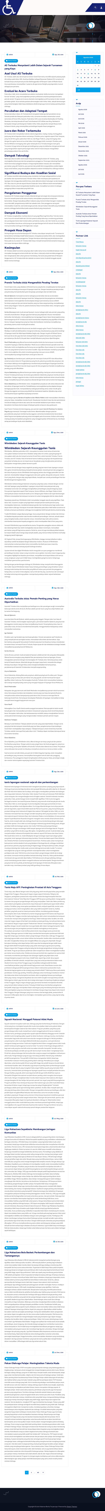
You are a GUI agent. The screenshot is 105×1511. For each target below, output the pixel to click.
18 (81, 77)
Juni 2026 (81, 119)
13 (88, 73)
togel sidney (80, 385)
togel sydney (80, 370)
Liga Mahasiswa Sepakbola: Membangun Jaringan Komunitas (30, 1131)
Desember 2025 (83, 146)
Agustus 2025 (82, 165)
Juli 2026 (81, 114)
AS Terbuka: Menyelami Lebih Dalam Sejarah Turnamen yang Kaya (33, 67)
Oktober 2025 (82, 155)
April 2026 (81, 128)
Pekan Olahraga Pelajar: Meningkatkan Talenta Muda (32, 1363)
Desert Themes (72, 1506)
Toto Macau (80, 242)
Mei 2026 (81, 123)
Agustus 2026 (82, 109)
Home (51, 28)
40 (38, 1472)
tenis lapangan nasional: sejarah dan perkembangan (31, 782)
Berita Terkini (12, 61)
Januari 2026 (82, 142)
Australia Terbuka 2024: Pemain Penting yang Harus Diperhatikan (32, 600)
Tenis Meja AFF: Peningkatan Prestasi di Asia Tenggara (33, 887)
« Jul (78, 90)
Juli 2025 (81, 169)
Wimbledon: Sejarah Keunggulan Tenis (25, 443)
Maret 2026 (82, 132)
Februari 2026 (82, 137)
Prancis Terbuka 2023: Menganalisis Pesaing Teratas (31, 283)
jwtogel (78, 381)
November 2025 (83, 151)
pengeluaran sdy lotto (83, 373)
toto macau (79, 377)
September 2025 (83, 160)
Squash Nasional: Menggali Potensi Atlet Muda (29, 1019)
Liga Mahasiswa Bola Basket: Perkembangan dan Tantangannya (30, 1254)
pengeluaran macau (82, 318)
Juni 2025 (81, 174)
